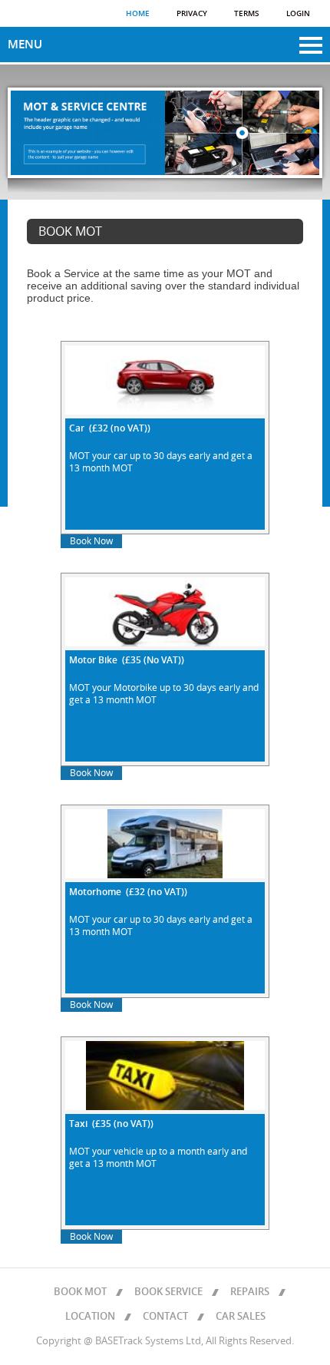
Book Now (91, 541)
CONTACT (165, 1316)
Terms (246, 13)
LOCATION (90, 1316)
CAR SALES (241, 1316)
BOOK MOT (80, 1292)
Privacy (192, 13)
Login (298, 13)
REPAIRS (249, 1292)
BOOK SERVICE (168, 1292)
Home (138, 13)
